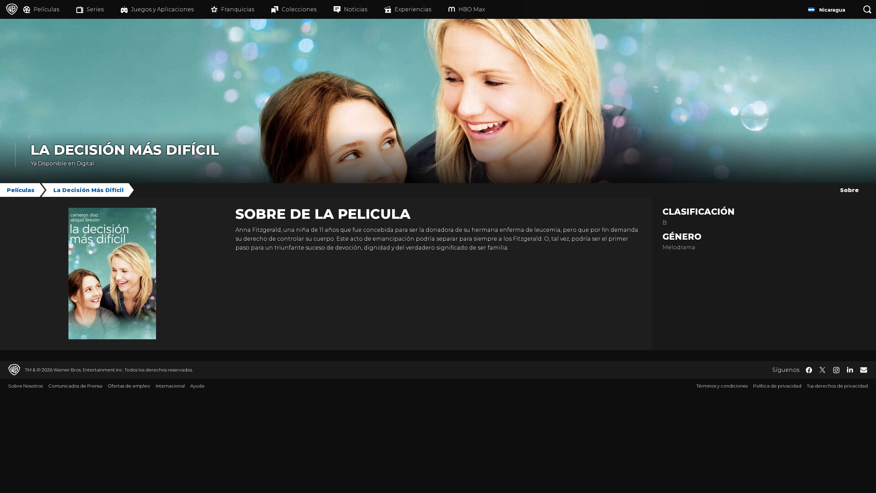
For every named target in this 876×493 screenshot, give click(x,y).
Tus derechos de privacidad (837, 386)
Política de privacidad (777, 386)
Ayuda (197, 386)
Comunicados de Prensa (75, 386)
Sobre (849, 190)
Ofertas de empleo (129, 386)
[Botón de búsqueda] (867, 9)
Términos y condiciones (722, 386)
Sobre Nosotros (25, 386)
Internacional (170, 386)
